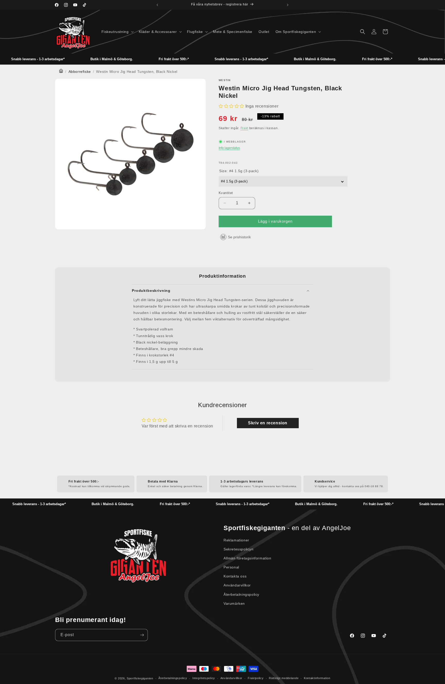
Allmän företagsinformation (247, 558)
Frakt (245, 128)
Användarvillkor (237, 585)
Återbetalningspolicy (241, 594)
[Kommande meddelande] (287, 5)
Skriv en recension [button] (267, 423)
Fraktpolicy (256, 678)
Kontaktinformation (317, 678)
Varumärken (234, 603)
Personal (231, 567)
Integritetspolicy (203, 678)
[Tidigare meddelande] (157, 5)
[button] (117, 31)
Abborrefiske (80, 71)
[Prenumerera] (142, 635)
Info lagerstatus (229, 148)
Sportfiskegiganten (140, 678)
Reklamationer (236, 540)
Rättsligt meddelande (283, 678)
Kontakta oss (235, 576)
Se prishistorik (239, 237)
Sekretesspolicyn (239, 549)
